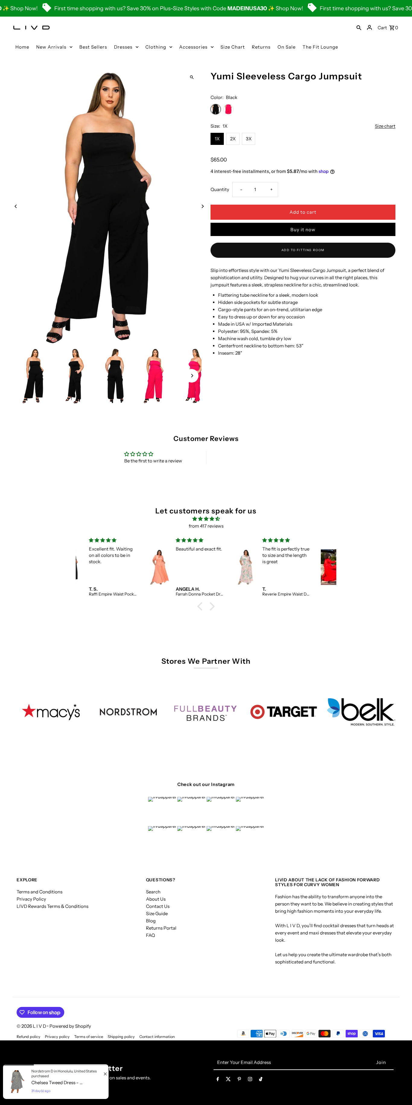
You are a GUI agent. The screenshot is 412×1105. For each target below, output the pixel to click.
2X (233, 139)
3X (249, 139)
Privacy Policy (31, 899)
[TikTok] (260, 1080)
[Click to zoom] (191, 77)
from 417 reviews (206, 526)
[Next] (202, 206)
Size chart (385, 126)
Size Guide (157, 913)
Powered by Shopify (70, 1026)
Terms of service (88, 1036)
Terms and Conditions (39, 892)
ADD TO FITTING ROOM (303, 250)
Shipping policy (121, 1036)
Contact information (157, 1036)
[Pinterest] (239, 1080)
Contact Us (158, 906)
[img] (206, 518)
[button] (201, 606)
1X (217, 139)
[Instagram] (250, 1080)
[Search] (359, 27)
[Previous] (16, 206)
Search (153, 892)
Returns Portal (161, 928)
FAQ (150, 935)
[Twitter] (228, 1080)
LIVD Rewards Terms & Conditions (52, 906)
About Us (156, 899)
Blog (151, 921)
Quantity (220, 189)
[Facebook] (218, 1080)
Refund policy (28, 1036)
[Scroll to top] (399, 1089)
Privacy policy (57, 1036)
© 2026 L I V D (32, 1026)
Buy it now (302, 229)
